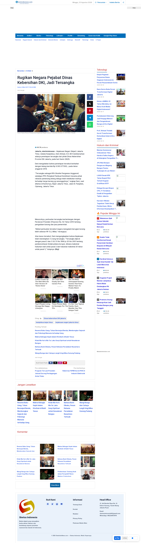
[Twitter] (55, 363)
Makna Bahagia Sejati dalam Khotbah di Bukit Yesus (54, 337)
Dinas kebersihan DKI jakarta (55, 318)
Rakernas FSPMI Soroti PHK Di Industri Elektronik (74, 370)
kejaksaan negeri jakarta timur (67, 322)
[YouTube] (61, 504)
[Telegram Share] (90, 118)
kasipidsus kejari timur (44, 322)
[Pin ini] (90, 111)
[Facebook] (51, 363)
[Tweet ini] (90, 104)
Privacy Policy (77, 518)
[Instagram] (60, 363)
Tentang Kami (77, 504)
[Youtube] (65, 363)
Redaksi (75, 514)
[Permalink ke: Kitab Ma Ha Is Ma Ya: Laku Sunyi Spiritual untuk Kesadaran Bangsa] (55, 396)
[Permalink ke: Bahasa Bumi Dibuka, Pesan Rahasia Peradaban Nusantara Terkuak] (71, 396)
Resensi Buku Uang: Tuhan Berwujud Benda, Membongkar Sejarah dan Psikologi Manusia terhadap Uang (26, 451)
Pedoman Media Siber (80, 523)
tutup (12, 8)
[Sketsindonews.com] (24, 2)
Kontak (75, 509)
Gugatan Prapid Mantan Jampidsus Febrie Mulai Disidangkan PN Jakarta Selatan (104, 283)
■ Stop (125, 538)
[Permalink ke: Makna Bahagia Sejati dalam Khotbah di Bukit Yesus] (40, 396)
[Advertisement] (70, 19)
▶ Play (117, 538)
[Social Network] (123, 2)
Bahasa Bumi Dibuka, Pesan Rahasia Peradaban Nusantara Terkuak (67, 461)
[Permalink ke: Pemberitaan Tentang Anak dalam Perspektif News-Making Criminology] (87, 474)
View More (55, 485)
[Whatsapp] (90, 125)
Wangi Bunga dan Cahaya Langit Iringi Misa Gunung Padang (57, 353)
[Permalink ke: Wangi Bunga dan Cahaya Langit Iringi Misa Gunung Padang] (86, 396)
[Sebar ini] (90, 97)
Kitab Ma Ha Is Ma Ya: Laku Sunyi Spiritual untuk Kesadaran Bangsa (55, 408)
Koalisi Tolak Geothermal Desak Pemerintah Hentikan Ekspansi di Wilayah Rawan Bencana (105, 243)
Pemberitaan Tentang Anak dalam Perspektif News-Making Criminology (67, 474)
